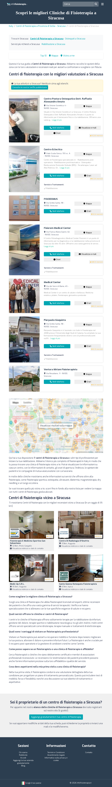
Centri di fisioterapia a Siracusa (46, 38)
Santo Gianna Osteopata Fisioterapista (78, 584)
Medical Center (52, 282)
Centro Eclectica (53, 149)
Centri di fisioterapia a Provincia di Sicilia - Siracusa (41, 26)
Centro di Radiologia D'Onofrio (74, 541)
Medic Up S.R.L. (17, 584)
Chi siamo (23, 752)
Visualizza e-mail (88, 128)
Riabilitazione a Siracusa (53, 44)
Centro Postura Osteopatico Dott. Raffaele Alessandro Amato (68, 100)
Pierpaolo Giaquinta (55, 320)
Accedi (23, 758)
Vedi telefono (58, 128)
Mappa (88, 106)
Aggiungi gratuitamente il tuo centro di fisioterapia (56, 717)
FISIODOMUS (51, 199)
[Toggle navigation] (102, 4)
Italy (11, 26)
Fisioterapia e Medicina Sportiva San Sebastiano (27, 542)
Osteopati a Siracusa (75, 38)
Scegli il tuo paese (33, 783)
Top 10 (43, 55)
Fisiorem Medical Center (57, 228)
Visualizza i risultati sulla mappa (56, 425)
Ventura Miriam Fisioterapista (60, 369)
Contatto (88, 752)
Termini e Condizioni (56, 752)
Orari (58, 133)
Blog (23, 766)
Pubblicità (23, 755)
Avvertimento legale (56, 755)
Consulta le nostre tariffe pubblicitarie (29, 87)
